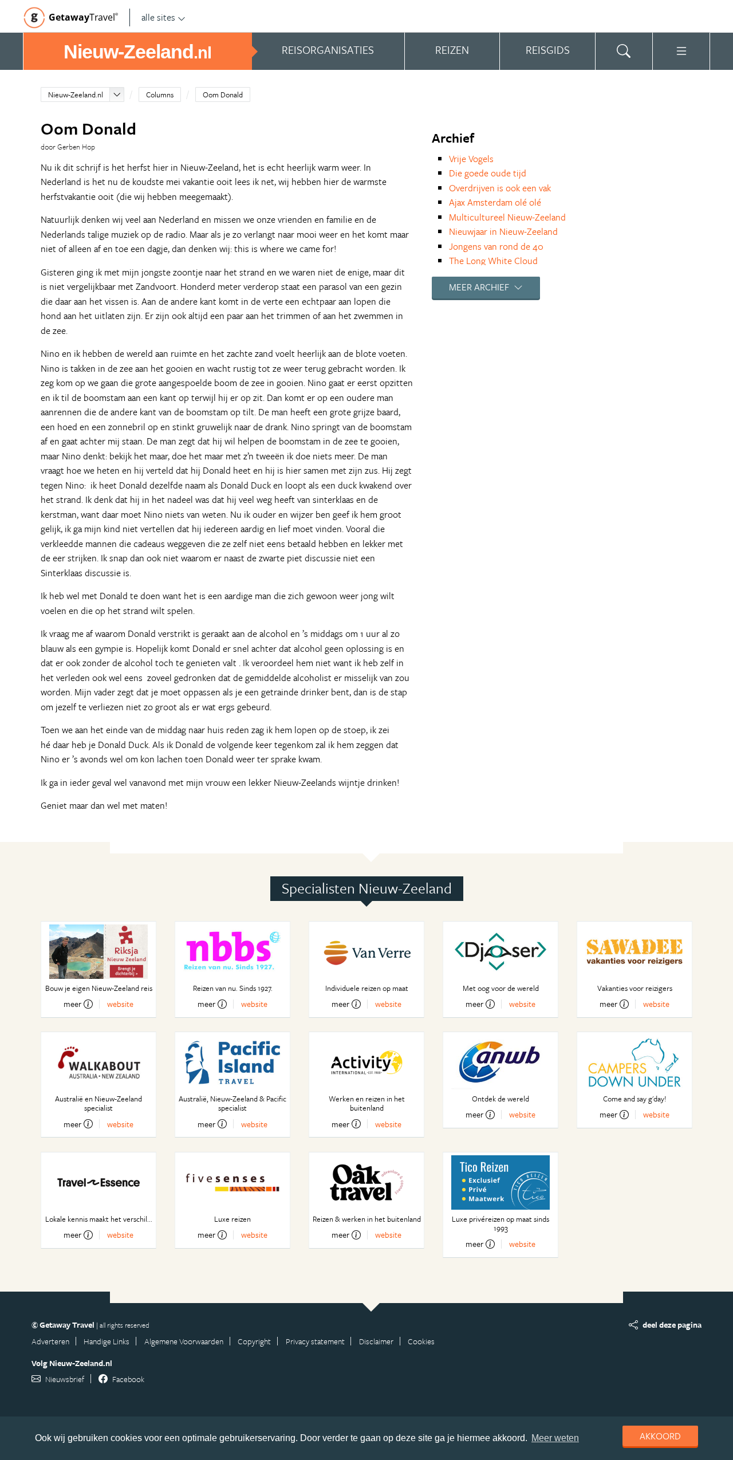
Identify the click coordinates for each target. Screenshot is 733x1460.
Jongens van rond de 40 (496, 246)
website (120, 1003)
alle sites (158, 17)
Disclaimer (376, 1341)
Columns (160, 94)
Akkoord (660, 1436)
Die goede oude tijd (487, 173)
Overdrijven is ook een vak (500, 188)
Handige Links (106, 1341)
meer (72, 1004)
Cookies (421, 1341)
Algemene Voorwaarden (183, 1341)
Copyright (254, 1341)
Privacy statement (315, 1341)
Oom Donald (223, 94)
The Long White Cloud (493, 260)
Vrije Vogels (471, 159)
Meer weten (555, 1438)
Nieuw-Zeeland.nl (75, 94)
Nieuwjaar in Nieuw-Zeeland (503, 231)
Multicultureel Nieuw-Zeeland (507, 217)
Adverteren (50, 1341)
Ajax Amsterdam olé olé (495, 202)
